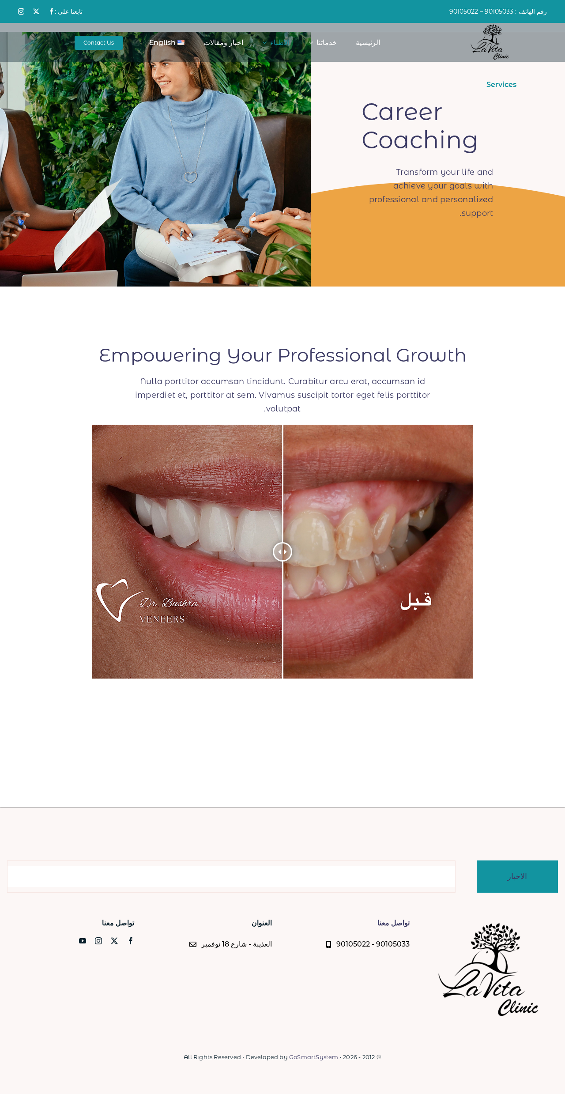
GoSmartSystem (314, 1056)
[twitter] (36, 11)
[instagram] (21, 11)
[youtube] (82, 940)
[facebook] (52, 11)
